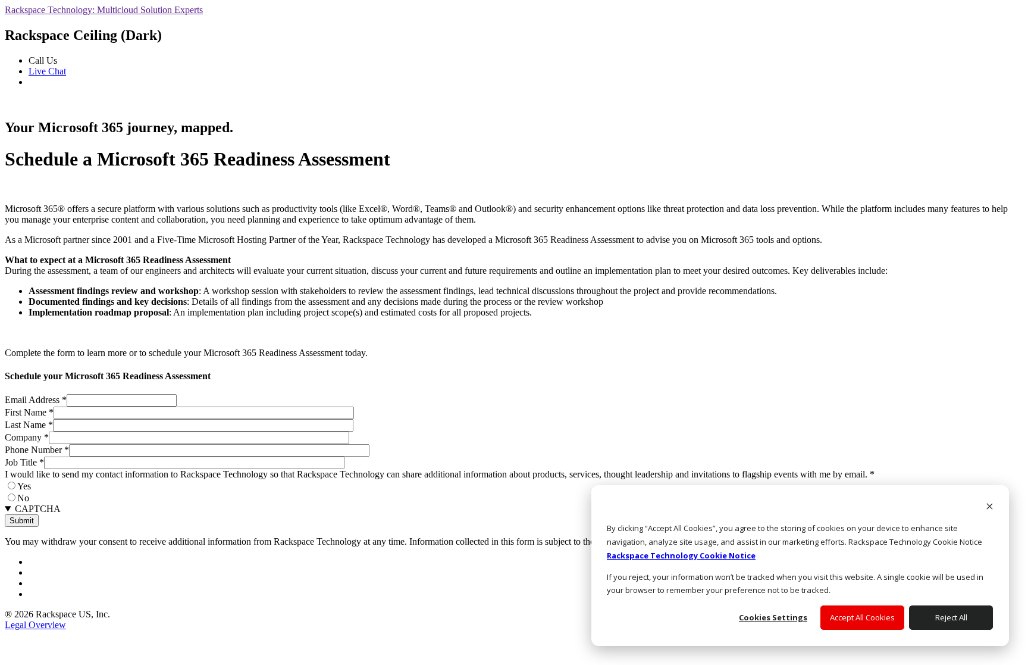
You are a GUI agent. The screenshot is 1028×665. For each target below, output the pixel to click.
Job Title (24, 462)
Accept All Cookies (862, 617)
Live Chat (47, 71)
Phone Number (37, 450)
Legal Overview (35, 625)
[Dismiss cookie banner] (989, 507)
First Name (29, 412)
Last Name (29, 425)
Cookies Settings (773, 617)
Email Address (36, 400)
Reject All (951, 617)
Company (27, 437)
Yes (24, 486)
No (23, 498)
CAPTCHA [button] (38, 509)
